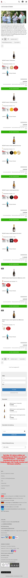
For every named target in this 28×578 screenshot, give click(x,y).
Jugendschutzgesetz (5, 485)
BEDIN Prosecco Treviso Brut (8, 60)
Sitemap (2, 475)
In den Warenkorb (14, 88)
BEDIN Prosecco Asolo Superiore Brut (10, 190)
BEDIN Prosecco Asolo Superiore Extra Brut (11, 233)
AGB (2, 480)
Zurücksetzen (14, 392)
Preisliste (3, 488)
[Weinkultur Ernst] (3, 2)
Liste (15, 506)
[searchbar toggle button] (19, 2)
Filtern (14, 389)
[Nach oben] (24, 575)
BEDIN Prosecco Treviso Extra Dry (9, 102)
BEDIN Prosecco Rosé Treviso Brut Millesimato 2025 (13, 278)
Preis (3, 375)
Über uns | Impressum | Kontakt (7, 473)
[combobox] (14, 39)
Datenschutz (3, 483)
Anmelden (14, 434)
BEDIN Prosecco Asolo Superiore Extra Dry (11, 145)
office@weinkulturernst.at (6, 550)
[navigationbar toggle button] (26, 2)
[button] (2, 39)
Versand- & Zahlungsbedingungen (8, 478)
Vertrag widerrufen (6, 572)
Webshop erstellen (9, 576)
